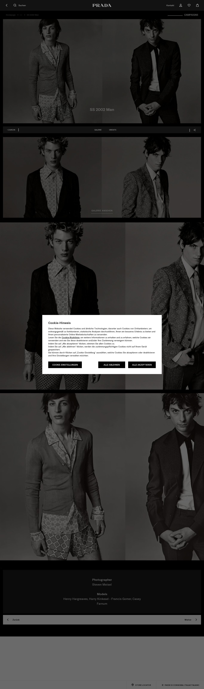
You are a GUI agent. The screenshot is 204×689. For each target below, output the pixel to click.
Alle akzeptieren (142, 364)
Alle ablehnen (112, 364)
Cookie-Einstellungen (65, 364)
